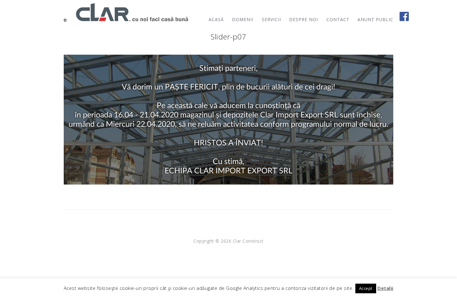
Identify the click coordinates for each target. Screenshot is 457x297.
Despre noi (303, 19)
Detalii (385, 288)
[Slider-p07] (228, 119)
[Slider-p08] (449, 148)
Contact (337, 19)
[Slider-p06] (8, 148)
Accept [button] (365, 288)
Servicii (271, 19)
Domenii (242, 19)
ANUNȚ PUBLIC (375, 19)
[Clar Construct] (126, 12)
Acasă (216, 19)
